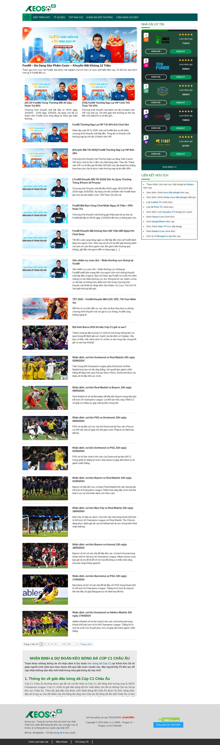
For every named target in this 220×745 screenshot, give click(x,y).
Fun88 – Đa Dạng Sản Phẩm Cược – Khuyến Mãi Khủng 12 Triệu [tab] (66, 65)
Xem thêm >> (170, 167)
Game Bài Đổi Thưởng (99, 17)
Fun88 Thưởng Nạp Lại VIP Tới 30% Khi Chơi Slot (100, 124)
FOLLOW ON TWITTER (168, 725)
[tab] (79, 45)
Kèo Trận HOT (41, 17)
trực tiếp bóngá (171, 192)
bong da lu (59, 732)
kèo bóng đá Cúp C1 (100, 663)
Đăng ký (180, 51)
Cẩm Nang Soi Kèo (127, 17)
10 (64, 644)
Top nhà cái (76, 17)
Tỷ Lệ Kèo (59, 17)
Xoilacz (190, 184)
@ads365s (128, 717)
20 (69, 644)
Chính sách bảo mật (38, 742)
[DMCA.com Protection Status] (168, 719)
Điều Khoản (61, 742)
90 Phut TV (156, 207)
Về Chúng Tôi (81, 742)
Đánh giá (155, 51)
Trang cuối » (86, 644)
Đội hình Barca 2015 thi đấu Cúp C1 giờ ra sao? (99, 327)
